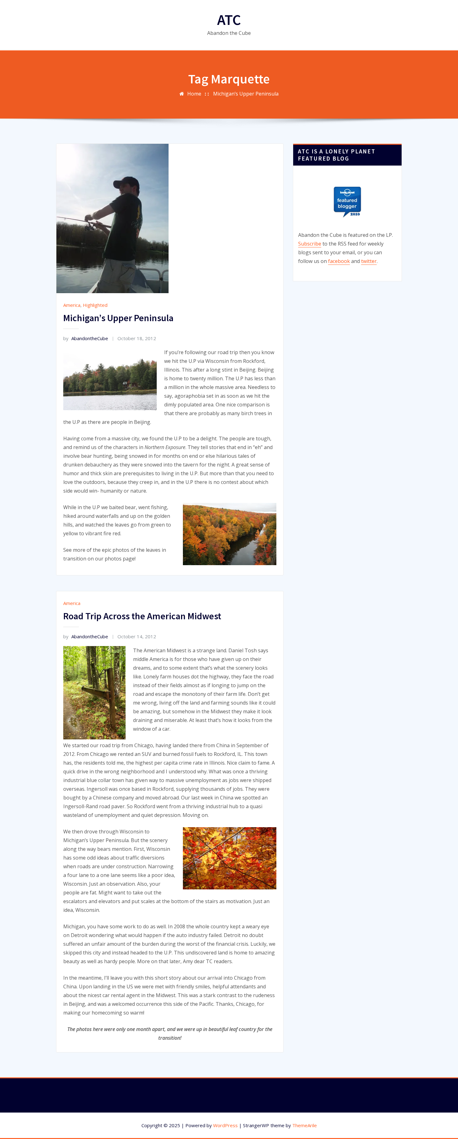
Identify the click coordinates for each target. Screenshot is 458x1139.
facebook (339, 261)
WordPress (225, 1125)
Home (194, 93)
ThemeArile (304, 1125)
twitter (369, 261)
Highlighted (95, 305)
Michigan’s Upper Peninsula (246, 93)
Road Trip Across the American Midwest (142, 616)
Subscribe (309, 243)
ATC (229, 19)
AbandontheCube (85, 338)
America (71, 305)
